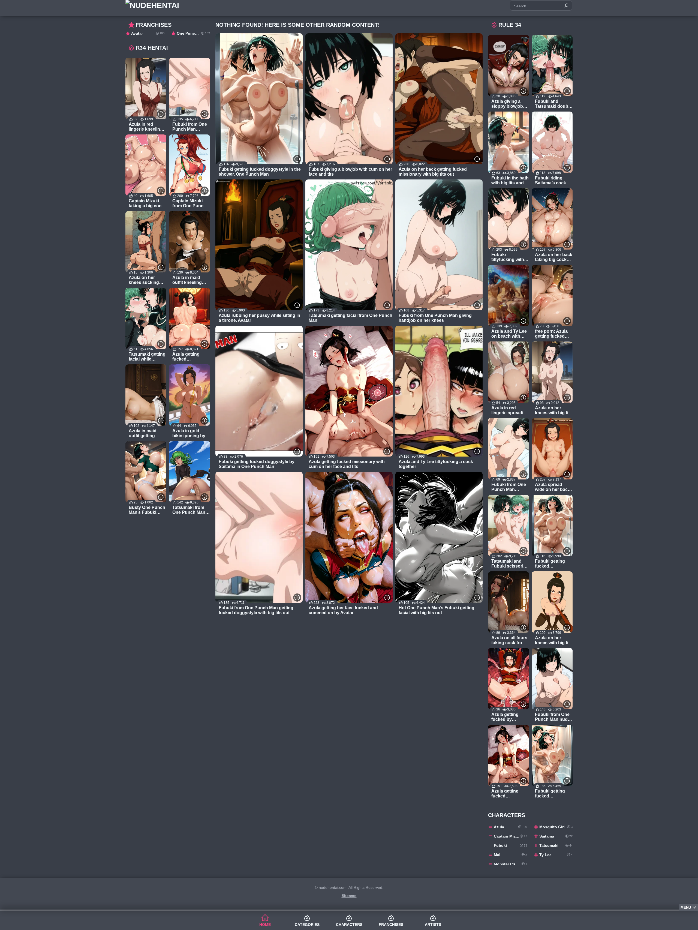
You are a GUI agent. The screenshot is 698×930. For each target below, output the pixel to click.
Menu (686, 907)
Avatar (147, 33)
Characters (349, 924)
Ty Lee (556, 855)
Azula (510, 827)
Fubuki (510, 845)
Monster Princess (510, 864)
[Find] (566, 5)
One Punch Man (193, 33)
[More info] (297, 159)
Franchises (391, 924)
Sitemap (349, 895)
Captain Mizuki (510, 836)
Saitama (556, 836)
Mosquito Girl (556, 827)
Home (265, 924)
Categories (307, 924)
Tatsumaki (556, 845)
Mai (510, 855)
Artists (433, 924)
